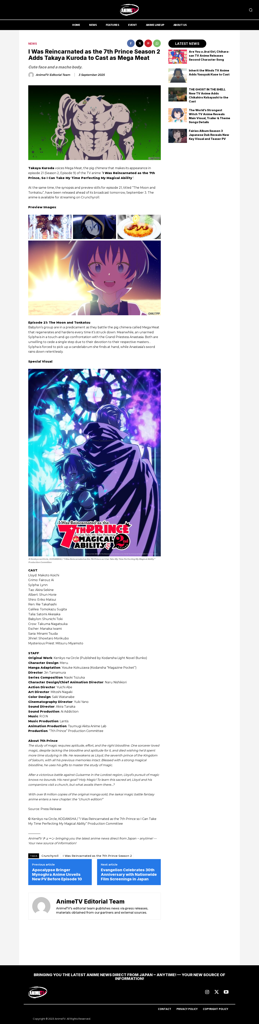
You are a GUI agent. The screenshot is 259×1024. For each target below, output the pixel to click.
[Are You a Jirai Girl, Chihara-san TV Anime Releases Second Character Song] (177, 57)
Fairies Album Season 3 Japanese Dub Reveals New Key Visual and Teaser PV (209, 135)
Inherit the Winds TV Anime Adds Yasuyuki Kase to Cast (209, 72)
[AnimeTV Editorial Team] (31, 75)
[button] (250, 10)
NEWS (32, 43)
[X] (139, 43)
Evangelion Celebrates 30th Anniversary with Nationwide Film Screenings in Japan (129, 874)
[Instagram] (207, 992)
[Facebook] (131, 43)
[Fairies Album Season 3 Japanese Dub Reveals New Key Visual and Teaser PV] (177, 136)
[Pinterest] (148, 43)
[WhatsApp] (157, 43)
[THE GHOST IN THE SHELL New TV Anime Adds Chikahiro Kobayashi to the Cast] (177, 94)
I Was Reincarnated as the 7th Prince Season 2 (97, 856)
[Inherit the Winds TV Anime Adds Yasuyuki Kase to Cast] (177, 75)
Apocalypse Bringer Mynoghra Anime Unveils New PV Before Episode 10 (57, 874)
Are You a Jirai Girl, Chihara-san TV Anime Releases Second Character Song (209, 55)
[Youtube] (226, 992)
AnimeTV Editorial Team (53, 75)
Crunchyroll (50, 856)
